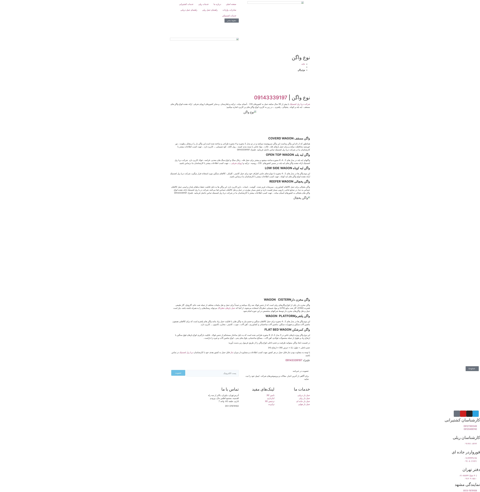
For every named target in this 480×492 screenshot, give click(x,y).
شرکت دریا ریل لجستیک (300, 104)
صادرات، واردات (229, 10)
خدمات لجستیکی (229, 15)
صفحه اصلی (231, 4)
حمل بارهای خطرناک (226, 308)
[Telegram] (475, 414)
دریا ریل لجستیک (186, 352)
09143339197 (270, 97)
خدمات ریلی (203, 4)
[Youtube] (463, 414)
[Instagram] (469, 414)
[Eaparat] (457, 414)
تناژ (231, 352)
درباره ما (217, 4)
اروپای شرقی (236, 163)
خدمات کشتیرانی (186, 4)
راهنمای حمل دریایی (188, 10)
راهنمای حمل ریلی (210, 10)
